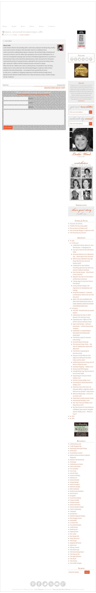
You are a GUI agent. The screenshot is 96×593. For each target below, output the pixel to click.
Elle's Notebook (74, 489)
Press (32, 26)
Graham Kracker (75, 502)
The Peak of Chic (75, 554)
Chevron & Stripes (75, 466)
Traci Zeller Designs (76, 563)
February (74, 243)
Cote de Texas (74, 473)
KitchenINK (73, 520)
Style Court (73, 545)
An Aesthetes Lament (76, 453)
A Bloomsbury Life (75, 444)
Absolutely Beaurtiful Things (78, 448)
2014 (72, 241)
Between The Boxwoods (77, 460)
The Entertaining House (77, 552)
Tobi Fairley (73, 561)
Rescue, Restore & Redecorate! (78, 228)
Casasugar (73, 462)
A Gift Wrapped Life (75, 446)
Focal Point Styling (75, 498)
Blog (23, 26)
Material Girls (74, 532)
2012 (72, 418)
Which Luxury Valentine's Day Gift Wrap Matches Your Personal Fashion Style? (83, 261)
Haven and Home (75, 505)
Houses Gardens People (77, 507)
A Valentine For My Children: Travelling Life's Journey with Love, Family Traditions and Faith (83, 268)
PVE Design (73, 541)
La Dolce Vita (74, 523)
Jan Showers (73, 514)
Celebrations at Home (76, 464)
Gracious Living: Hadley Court (54, 88)
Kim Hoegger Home (76, 518)
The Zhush (73, 559)
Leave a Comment (25, 35)
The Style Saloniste (75, 556)
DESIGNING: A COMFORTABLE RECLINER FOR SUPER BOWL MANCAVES (82, 333)
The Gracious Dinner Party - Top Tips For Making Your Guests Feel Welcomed (82, 346)
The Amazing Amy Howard (78, 233)
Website (31, 107)
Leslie (15, 35)
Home (5, 26)
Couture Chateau (75, 475)
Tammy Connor (74, 547)
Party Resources (75, 538)
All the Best (73, 451)
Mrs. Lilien (73, 534)
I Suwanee (73, 511)
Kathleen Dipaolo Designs (77, 516)
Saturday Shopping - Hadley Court (83, 367)
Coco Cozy (73, 471)
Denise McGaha (74, 480)
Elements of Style (75, 487)
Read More (81, 101)
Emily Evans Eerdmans (76, 491)
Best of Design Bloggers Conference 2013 (82, 230)
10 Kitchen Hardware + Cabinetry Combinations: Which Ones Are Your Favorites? (83, 295)
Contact (51, 26)
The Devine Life (74, 550)
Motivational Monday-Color (81, 400)
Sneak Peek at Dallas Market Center (83, 398)
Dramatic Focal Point (76, 224)
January (74, 308)
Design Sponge (74, 482)
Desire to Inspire (75, 484)
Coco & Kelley (74, 469)
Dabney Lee (73, 478)
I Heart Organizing (75, 509)
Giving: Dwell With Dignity (80, 369)
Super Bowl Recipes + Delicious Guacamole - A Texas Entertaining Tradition (83, 326)
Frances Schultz (74, 500)
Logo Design (39, 589)
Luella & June (74, 527)
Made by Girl (74, 529)
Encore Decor (74, 493)
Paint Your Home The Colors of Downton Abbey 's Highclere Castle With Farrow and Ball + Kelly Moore (83, 389)
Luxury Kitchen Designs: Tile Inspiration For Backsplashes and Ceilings (82, 288)
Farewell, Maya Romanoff (80, 342)
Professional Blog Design (61, 589)
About (14, 26)
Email (30, 103)
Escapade (73, 496)
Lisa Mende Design (75, 525)
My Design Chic (74, 536)
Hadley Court (46, 13)
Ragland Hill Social (75, 543)
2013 (72, 416)
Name (30, 98)
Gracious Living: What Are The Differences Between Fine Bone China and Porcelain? (82, 358)
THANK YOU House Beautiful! (78, 226)
